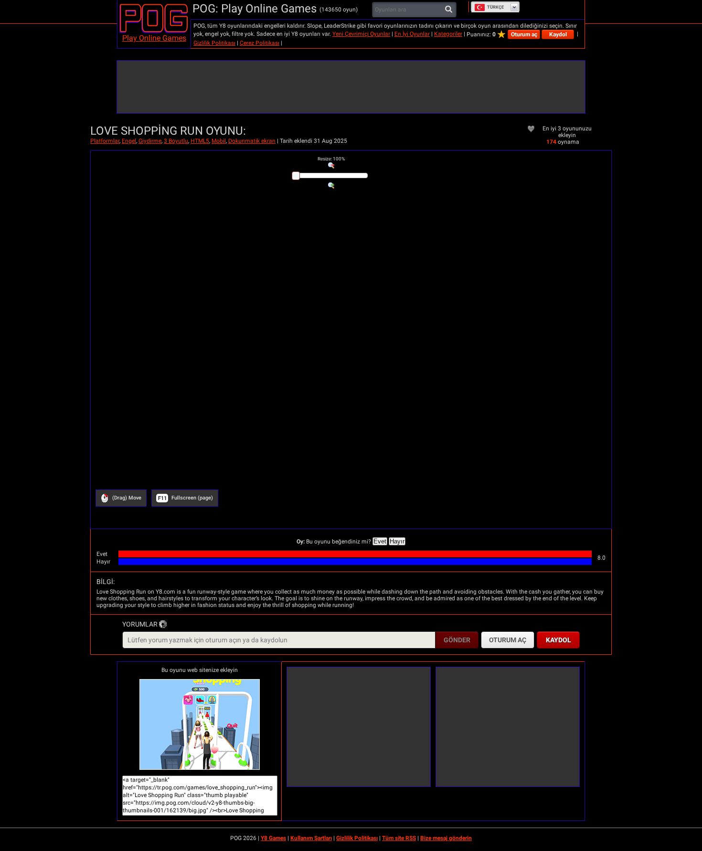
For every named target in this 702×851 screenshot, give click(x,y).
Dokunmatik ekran (252, 141)
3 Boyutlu (176, 141)
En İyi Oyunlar (412, 34)
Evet (379, 541)
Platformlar (104, 141)
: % (331, 158)
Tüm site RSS (399, 838)
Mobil (219, 141)
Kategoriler (448, 34)
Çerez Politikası (259, 43)
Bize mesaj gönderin (446, 838)
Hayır (397, 541)
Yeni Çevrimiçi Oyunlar (361, 34)
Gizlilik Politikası (214, 43)
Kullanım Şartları (311, 838)
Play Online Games (154, 38)
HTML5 (200, 141)
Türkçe (495, 7)
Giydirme (149, 141)
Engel (129, 141)
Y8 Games (273, 838)
